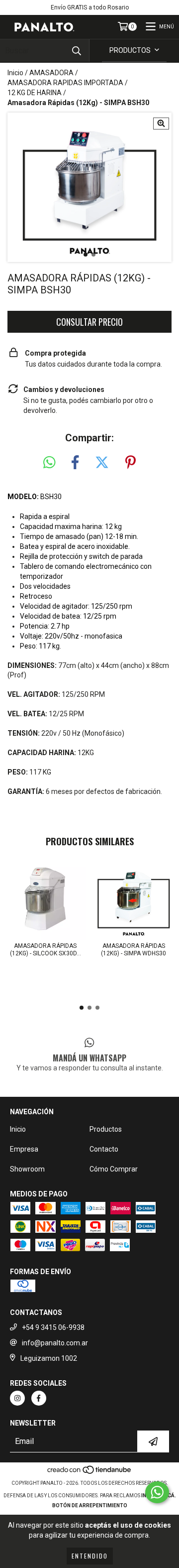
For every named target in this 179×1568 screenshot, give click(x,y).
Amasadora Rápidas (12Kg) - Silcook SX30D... (45, 949)
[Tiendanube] (89, 1473)
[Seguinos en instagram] (17, 1398)
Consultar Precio (89, 321)
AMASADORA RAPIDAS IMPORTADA (65, 83)
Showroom (27, 1169)
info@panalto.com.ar (55, 1343)
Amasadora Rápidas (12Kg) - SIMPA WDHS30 (133, 949)
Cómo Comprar (114, 1169)
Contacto (104, 1149)
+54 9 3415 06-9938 (53, 1327)
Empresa (24, 1149)
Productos (106, 1129)
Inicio (15, 73)
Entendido (90, 1556)
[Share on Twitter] (101, 463)
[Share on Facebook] (75, 463)
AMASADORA (51, 73)
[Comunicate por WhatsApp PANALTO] (157, 1492)
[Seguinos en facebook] (38, 1398)
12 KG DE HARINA (34, 93)
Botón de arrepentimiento (89, 1505)
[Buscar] (77, 50)
